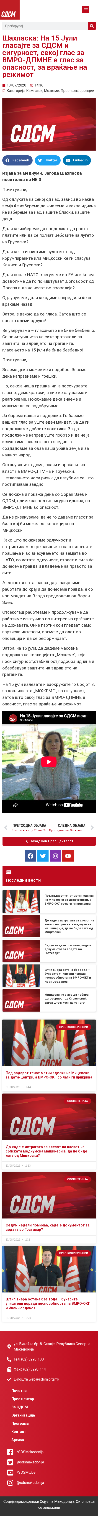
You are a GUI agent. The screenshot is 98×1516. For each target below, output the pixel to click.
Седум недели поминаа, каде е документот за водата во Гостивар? (67, 949)
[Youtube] (68, 856)
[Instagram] (55, 856)
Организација (23, 1415)
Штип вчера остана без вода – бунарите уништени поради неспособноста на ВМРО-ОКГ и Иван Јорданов (48, 1303)
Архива (17, 1440)
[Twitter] (43, 856)
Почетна (19, 1391)
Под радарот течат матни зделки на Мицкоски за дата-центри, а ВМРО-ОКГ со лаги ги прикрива (69, 899)
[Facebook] (30, 856)
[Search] (92, 26)
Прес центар (22, 1399)
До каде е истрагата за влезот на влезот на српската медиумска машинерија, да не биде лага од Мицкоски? (46, 1151)
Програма (20, 1423)
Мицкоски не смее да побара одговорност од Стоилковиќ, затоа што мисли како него (66, 998)
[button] (85, 9)
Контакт (18, 1432)
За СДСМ (19, 1407)
